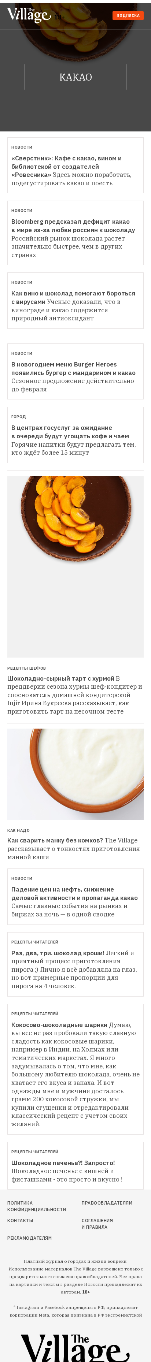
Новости (22, 147)
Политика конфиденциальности (27, 1206)
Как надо (18, 830)
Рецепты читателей (35, 942)
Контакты (20, 1220)
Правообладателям (99, 1203)
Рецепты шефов (26, 668)
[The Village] (30, 16)
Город (18, 416)
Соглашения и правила (97, 1224)
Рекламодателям (27, 1238)
